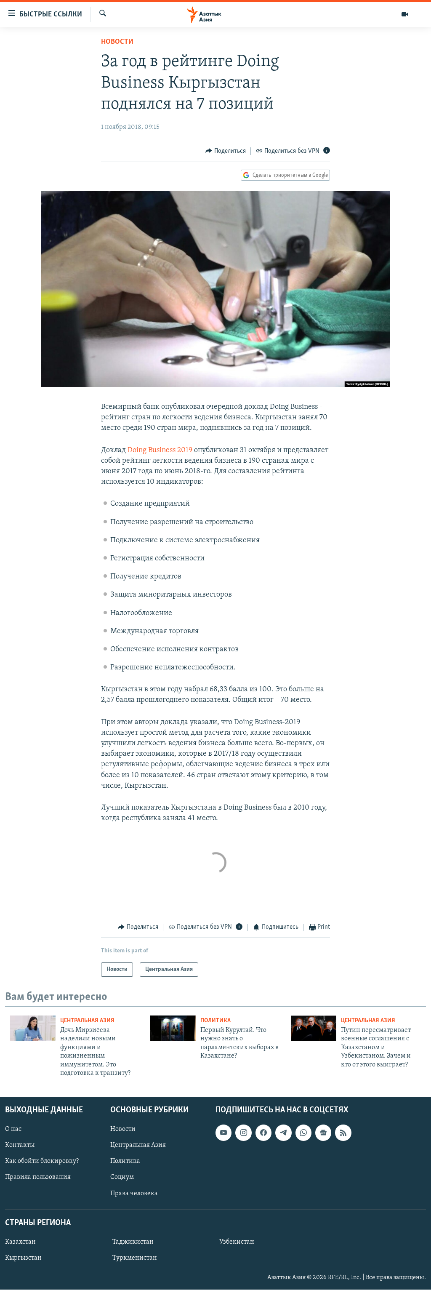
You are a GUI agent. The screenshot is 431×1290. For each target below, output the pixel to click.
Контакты (20, 1145)
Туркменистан (134, 1258)
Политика (215, 1021)
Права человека (134, 1193)
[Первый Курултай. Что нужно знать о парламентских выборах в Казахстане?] (173, 1028)
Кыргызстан (23, 1258)
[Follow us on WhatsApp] (303, 1133)
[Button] (225, 151)
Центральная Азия (87, 1021)
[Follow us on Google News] (323, 1133)
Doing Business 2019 (160, 450)
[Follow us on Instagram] (243, 1133)
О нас (13, 1129)
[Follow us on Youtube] (223, 1133)
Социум (122, 1177)
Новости (117, 42)
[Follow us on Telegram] (283, 1133)
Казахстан (20, 1242)
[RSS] (343, 1133)
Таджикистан (133, 1242)
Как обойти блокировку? (42, 1161)
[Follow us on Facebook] (263, 1133)
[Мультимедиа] (405, 14)
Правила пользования (38, 1177)
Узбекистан (236, 1242)
